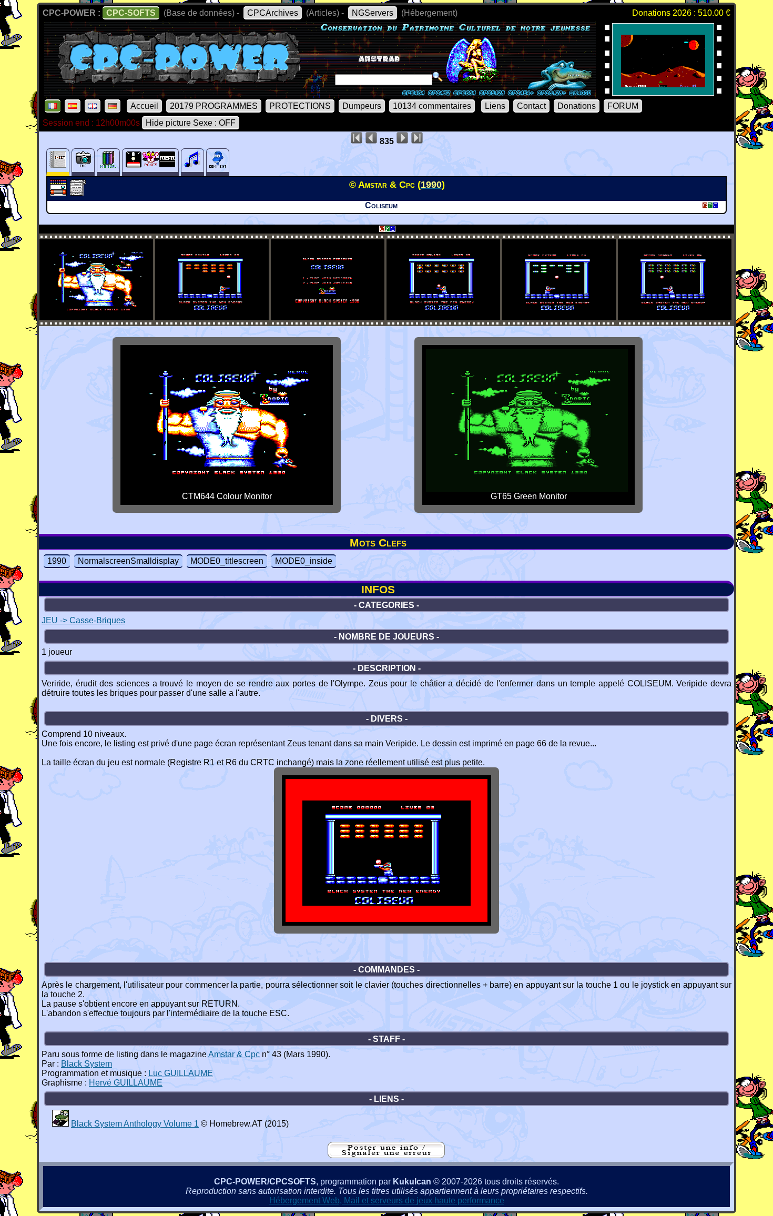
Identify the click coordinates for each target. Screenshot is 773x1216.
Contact (531, 106)
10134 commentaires (432, 106)
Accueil (144, 106)
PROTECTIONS (300, 106)
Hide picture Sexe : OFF (191, 122)
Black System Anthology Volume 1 (135, 1123)
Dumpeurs (361, 106)
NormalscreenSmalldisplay (128, 560)
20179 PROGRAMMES (214, 106)
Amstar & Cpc (234, 1054)
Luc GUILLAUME (180, 1073)
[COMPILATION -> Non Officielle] (60, 1123)
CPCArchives (272, 12)
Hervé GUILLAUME (125, 1082)
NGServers (372, 12)
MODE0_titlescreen (226, 560)
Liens (495, 106)
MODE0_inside (303, 560)
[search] (437, 77)
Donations (576, 106)
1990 (56, 560)
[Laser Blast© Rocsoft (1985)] (663, 92)
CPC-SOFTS (131, 12)
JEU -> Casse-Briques (83, 620)
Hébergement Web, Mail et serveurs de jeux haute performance (386, 1200)
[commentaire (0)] (217, 162)
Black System (86, 1063)
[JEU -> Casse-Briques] (59, 193)
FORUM (622, 106)
